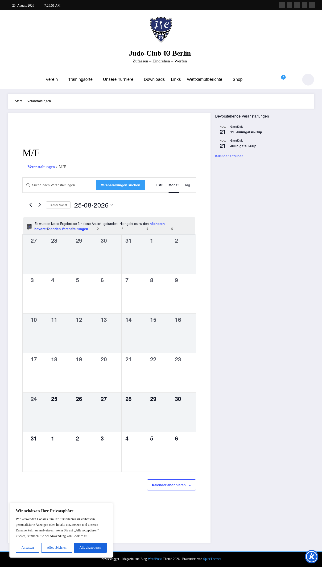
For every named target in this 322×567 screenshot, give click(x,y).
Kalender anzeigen (229, 156)
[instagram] (304, 5)
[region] (61, 530)
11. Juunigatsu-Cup (246, 132)
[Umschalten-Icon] (11, 80)
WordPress (155, 559)
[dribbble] (297, 5)
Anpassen (27, 547)
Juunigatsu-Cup (243, 145)
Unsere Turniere (118, 79)
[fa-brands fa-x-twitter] (289, 5)
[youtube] (312, 5)
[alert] (109, 226)
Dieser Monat (58, 205)
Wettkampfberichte (204, 79)
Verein (52, 79)
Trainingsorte (80, 79)
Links (176, 79)
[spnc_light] (308, 80)
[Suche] (291, 80)
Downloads (154, 79)
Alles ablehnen (56, 547)
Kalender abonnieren (169, 484)
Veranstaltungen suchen (120, 185)
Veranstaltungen (41, 166)
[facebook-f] (282, 5)
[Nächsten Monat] (39, 205)
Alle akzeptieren (90, 547)
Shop (238, 79)
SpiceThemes (212, 559)
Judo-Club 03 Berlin (160, 53)
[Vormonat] (30, 205)
